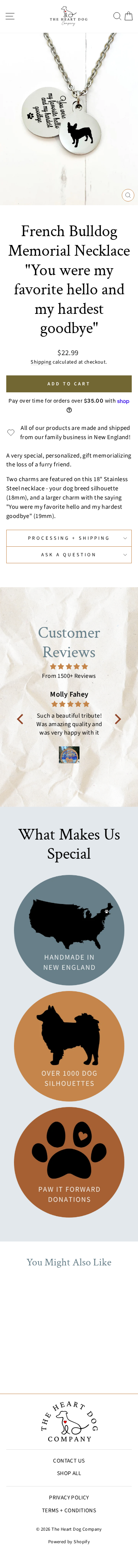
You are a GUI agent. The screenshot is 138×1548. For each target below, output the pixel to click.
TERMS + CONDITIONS (69, 1510)
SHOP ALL (69, 1473)
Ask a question (69, 554)
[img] (69, 667)
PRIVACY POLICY (69, 1497)
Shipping (41, 362)
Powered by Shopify (69, 1541)
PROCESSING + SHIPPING (69, 538)
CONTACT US (69, 1461)
